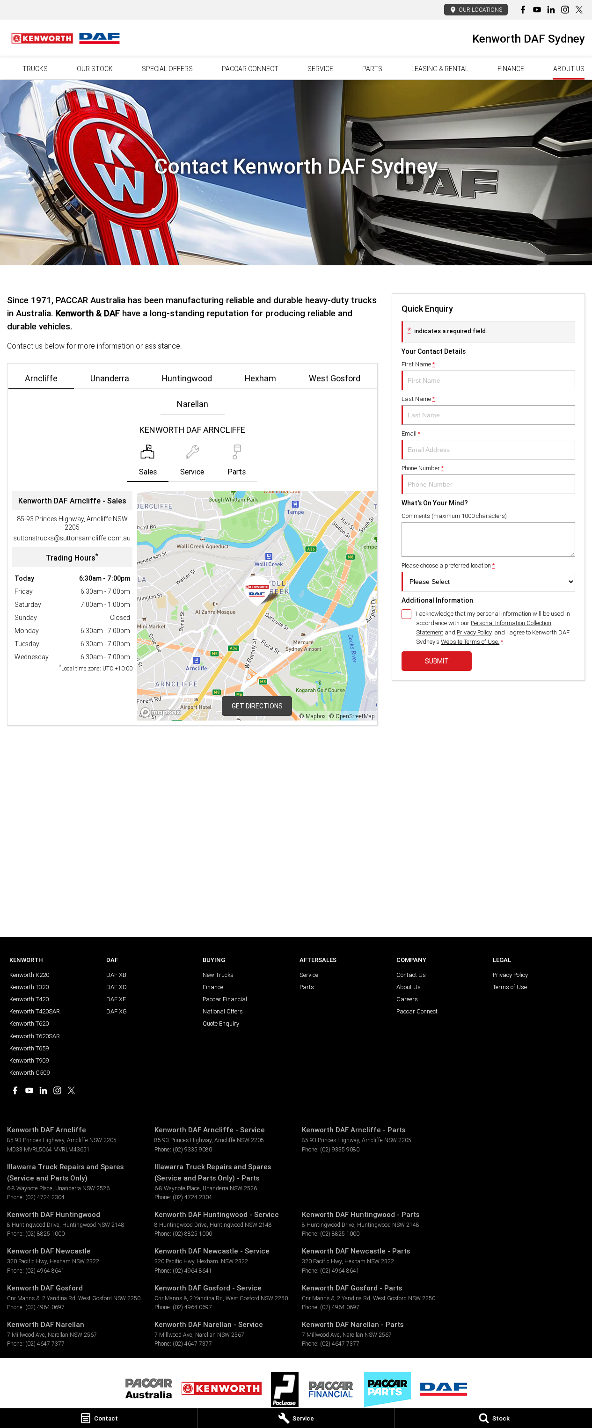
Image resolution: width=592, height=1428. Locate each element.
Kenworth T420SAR (34, 1011)
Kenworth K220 (29, 975)
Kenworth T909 (29, 1060)
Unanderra (109, 378)
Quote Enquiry (221, 1023)
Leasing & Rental (439, 69)
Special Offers (167, 69)
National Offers (223, 1011)
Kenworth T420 (29, 999)
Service (320, 69)
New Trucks (218, 975)
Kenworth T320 (29, 987)
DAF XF (116, 999)
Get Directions (257, 706)
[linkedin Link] (551, 9)
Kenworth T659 (29, 1048)
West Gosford (334, 378)
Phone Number (423, 468)
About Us (569, 69)
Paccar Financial (225, 999)
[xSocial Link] (579, 9)
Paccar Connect (417, 1011)
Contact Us (411, 975)
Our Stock (95, 69)
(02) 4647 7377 (45, 1343)
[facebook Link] (523, 9)
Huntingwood (187, 378)
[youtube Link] (537, 9)
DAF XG (116, 1011)
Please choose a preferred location (448, 565)
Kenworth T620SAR (34, 1036)
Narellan (192, 404)
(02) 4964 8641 (45, 1270)
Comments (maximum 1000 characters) (454, 516)
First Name (418, 364)
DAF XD (116, 987)
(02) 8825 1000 (45, 1233)
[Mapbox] (162, 712)
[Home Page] (65, 38)
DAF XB (116, 975)
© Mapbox (313, 716)
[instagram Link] (565, 9)
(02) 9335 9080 (192, 1149)
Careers (407, 999)
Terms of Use (510, 987)
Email (411, 433)
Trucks (35, 69)
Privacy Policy (474, 632)
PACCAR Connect (250, 69)
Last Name (418, 399)
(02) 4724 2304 (45, 1197)
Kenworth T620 (29, 1023)
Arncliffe (41, 378)
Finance (510, 69)
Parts (372, 69)
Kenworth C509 (29, 1073)
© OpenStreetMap (352, 716)
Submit (437, 661)
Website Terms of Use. (470, 642)
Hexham (260, 378)
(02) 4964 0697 (45, 1307)
